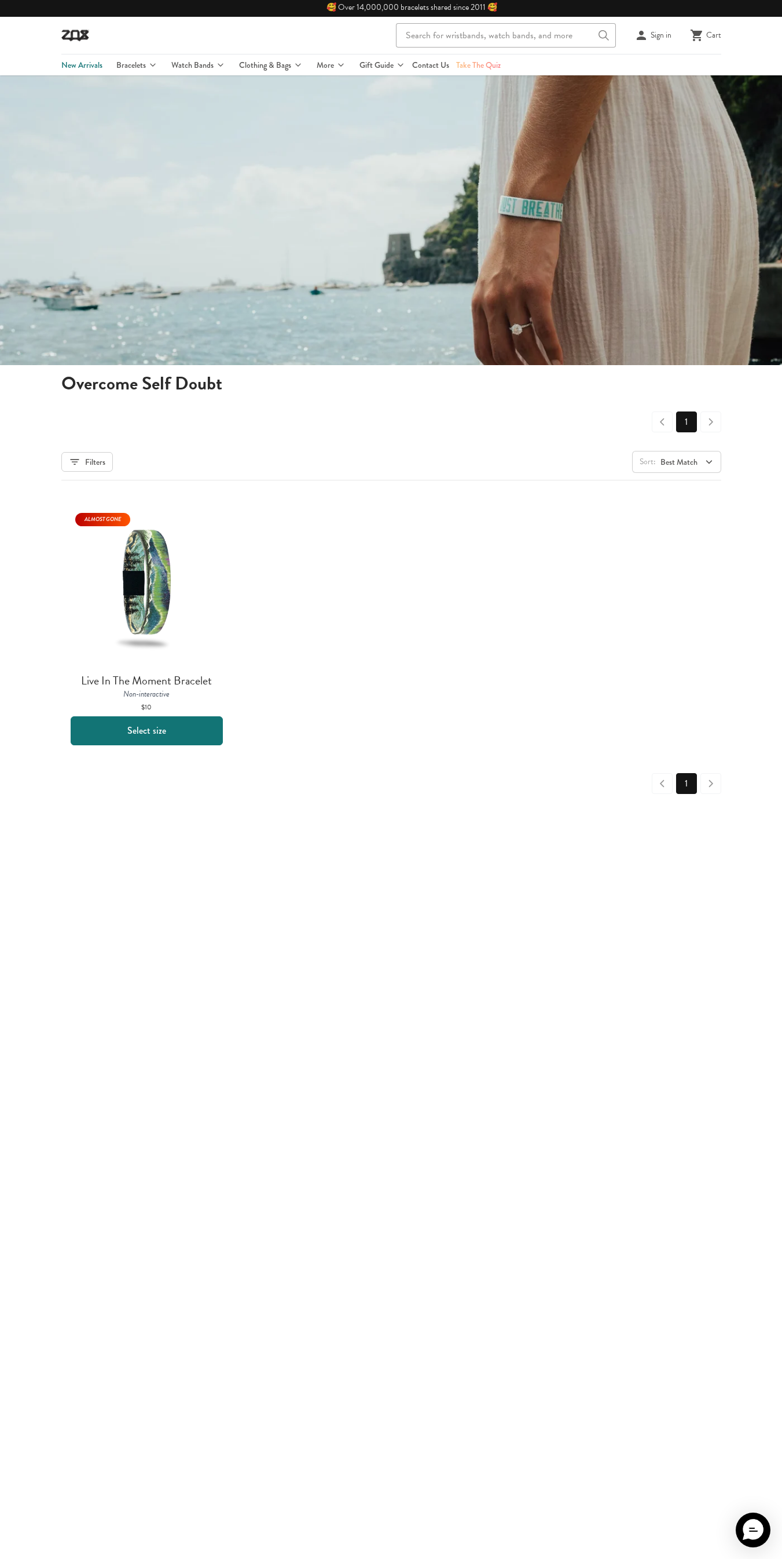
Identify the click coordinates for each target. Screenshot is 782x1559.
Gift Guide (376, 65)
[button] (753, 1530)
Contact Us (430, 65)
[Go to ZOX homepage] (75, 35)
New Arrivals (81, 65)
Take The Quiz (478, 65)
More (325, 65)
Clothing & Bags (265, 65)
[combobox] (506, 35)
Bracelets (131, 65)
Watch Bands (192, 65)
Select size (146, 730)
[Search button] (604, 35)
